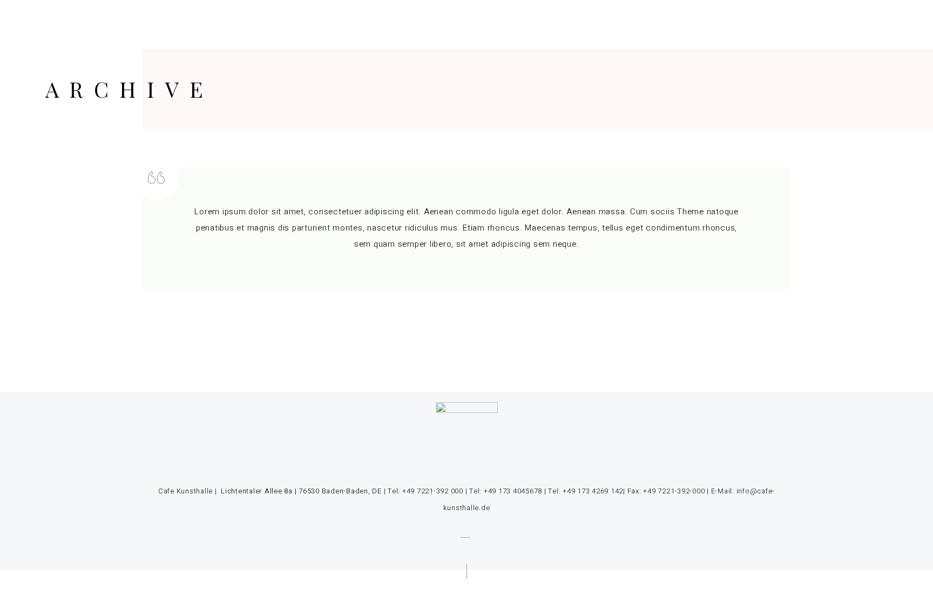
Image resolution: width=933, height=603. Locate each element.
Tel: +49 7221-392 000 (425, 491)
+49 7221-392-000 (674, 491)
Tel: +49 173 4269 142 (585, 491)
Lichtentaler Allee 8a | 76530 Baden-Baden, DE (300, 491)
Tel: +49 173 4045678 (505, 491)
